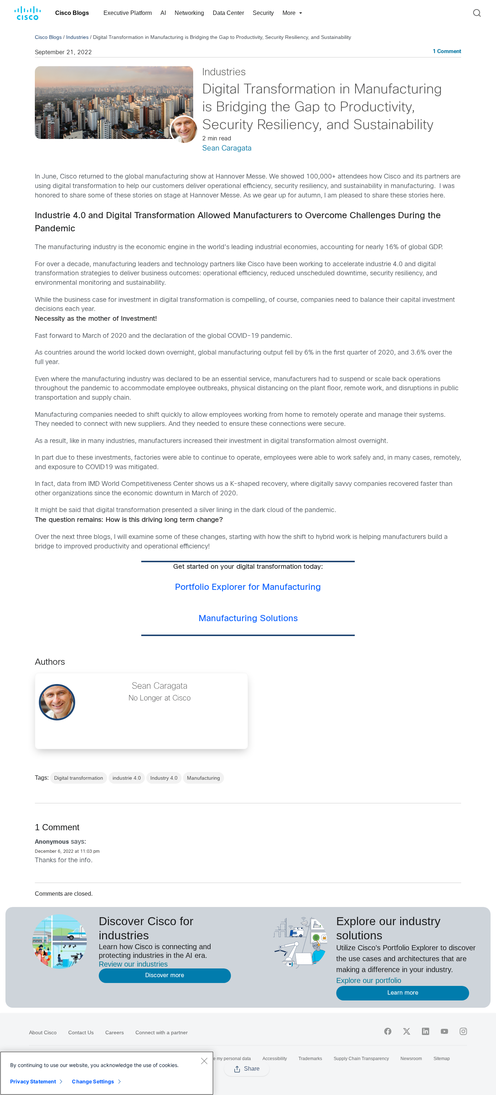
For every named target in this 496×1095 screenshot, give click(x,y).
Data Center (228, 13)
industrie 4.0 (127, 778)
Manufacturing (203, 778)
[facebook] (387, 1031)
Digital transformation (78, 778)
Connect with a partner (161, 1032)
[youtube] (444, 1031)
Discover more (164, 975)
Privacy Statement (33, 1081)
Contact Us (81, 1032)
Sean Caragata (227, 148)
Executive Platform (127, 13)
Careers (114, 1032)
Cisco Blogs (72, 13)
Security (263, 13)
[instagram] (463, 1031)
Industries (77, 37)
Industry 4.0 (164, 778)
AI (163, 13)
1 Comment (447, 51)
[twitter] (406, 1031)
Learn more (402, 993)
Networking (189, 13)
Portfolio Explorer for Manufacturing (248, 588)
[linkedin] (425, 1031)
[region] (107, 1073)
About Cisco (43, 1032)
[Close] (204, 1060)
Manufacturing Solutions (248, 619)
